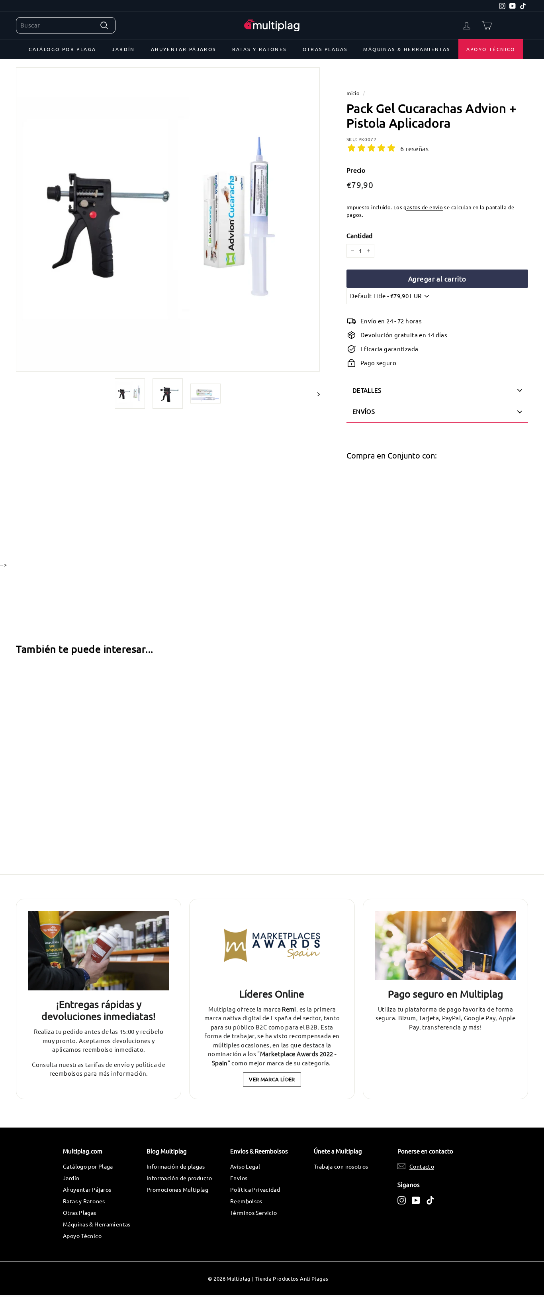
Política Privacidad (255, 1189)
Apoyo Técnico (490, 49)
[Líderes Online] (272, 945)
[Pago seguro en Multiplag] (445, 945)
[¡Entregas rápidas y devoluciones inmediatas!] (98, 950)
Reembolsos (246, 1200)
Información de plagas (176, 1166)
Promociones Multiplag (177, 1189)
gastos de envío (423, 207)
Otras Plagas (325, 49)
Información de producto (179, 1177)
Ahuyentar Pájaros (183, 49)
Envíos (238, 1177)
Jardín (123, 49)
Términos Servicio (253, 1212)
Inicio (353, 93)
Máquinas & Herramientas (406, 49)
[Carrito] (487, 25)
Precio (355, 170)
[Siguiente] (315, 393)
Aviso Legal (245, 1166)
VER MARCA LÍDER (272, 1079)
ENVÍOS (363, 411)
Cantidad (359, 235)
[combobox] (65, 25)
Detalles (367, 390)
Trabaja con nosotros (341, 1166)
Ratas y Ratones (259, 49)
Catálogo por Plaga (62, 49)
